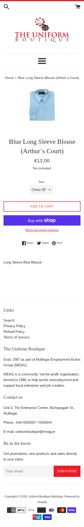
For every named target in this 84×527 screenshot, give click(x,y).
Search (9, 320)
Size (41, 182)
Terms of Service (16, 337)
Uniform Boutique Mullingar (45, 496)
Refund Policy (14, 332)
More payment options (42, 230)
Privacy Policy (14, 326)
